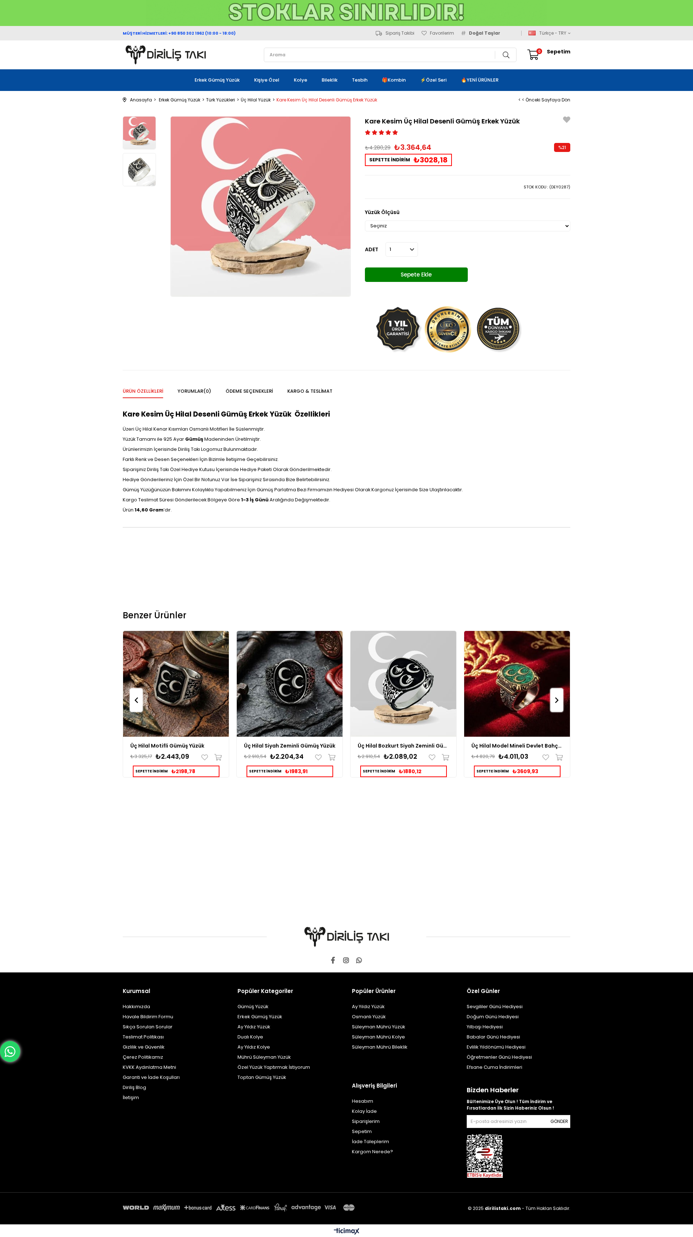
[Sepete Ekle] (216, 757)
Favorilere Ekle (206, 757)
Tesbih (359, 80)
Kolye (300, 80)
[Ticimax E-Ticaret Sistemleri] (346, 1232)
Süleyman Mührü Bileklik (379, 1047)
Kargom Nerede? (372, 1151)
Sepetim (362, 1131)
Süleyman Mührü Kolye (378, 1036)
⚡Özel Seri (433, 80)
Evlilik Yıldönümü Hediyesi (496, 1047)
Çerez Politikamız (143, 1057)
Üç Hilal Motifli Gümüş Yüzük (167, 745)
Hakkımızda (136, 1006)
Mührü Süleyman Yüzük (264, 1057)
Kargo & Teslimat (309, 391)
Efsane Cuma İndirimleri (494, 1067)
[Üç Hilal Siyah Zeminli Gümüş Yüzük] (290, 684)
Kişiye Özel (266, 80)
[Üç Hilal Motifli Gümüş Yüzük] (176, 684)
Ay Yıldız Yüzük (253, 1026)
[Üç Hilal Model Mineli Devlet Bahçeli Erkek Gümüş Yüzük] (517, 684)
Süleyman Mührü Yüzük (378, 1026)
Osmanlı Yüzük (369, 1016)
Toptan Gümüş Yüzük (261, 1077)
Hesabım (362, 1101)
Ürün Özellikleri (143, 391)
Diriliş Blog (134, 1087)
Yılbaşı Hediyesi (485, 1026)
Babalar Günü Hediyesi (493, 1036)
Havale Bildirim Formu (148, 1016)
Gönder (559, 1121)
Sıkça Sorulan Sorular (148, 1026)
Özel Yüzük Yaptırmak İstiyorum (273, 1067)
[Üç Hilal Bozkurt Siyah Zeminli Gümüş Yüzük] (403, 684)
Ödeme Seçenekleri (249, 391)
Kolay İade (364, 1111)
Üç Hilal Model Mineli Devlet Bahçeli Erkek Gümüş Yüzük (517, 745)
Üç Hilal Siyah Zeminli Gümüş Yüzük (289, 745)
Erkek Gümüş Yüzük (217, 80)
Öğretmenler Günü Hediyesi (499, 1057)
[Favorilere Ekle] (566, 121)
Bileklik (329, 80)
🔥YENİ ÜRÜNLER (479, 80)
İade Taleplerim (370, 1141)
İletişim (131, 1097)
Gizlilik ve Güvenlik (144, 1047)
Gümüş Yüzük (253, 1006)
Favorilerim (442, 33)
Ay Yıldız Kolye (253, 1047)
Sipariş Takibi (399, 33)
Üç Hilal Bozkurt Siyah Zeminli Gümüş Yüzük (403, 745)
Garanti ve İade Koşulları (151, 1077)
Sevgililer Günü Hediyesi (495, 1006)
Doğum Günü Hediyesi (493, 1016)
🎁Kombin (394, 80)
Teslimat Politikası (143, 1036)
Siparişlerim (366, 1121)
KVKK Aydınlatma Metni (149, 1067)
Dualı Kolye (250, 1036)
